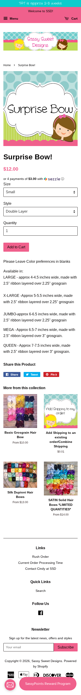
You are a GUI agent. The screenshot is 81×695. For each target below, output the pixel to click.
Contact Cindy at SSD (40, 568)
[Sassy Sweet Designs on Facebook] (40, 614)
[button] (40, 179)
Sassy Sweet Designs (47, 661)
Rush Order (40, 556)
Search (41, 591)
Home (7, 65)
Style (7, 203)
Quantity (10, 223)
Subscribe (66, 647)
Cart (74, 18)
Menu (13, 18)
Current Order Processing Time (40, 563)
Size (7, 184)
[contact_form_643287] (10, 684)
